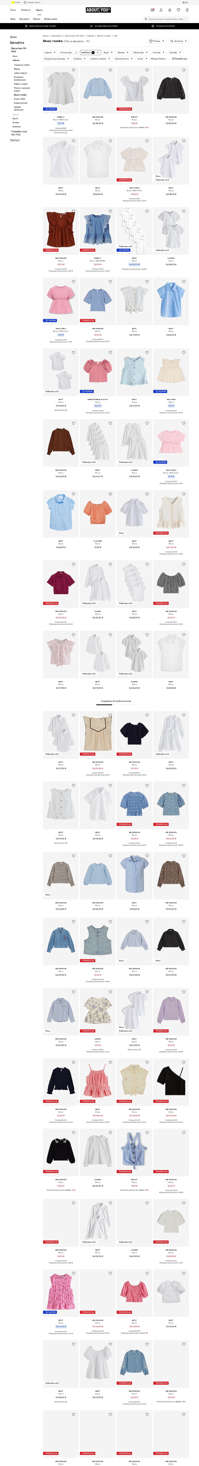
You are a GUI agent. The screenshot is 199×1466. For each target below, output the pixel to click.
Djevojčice (57, 36)
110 (115, 36)
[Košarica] (187, 10)
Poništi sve (181, 58)
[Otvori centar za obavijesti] (170, 10)
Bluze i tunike (104, 36)
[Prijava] (161, 10)
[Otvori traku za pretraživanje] (145, 19)
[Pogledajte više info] (60, 132)
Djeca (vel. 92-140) (74, 36)
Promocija (66, 52)
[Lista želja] (178, 10)
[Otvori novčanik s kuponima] (152, 10)
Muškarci (26, 10)
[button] (157, 41)
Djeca (39, 10)
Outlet (17, 2)
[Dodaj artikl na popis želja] (74, 70)
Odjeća (90, 36)
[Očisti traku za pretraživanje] (186, 19)
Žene (13, 10)
